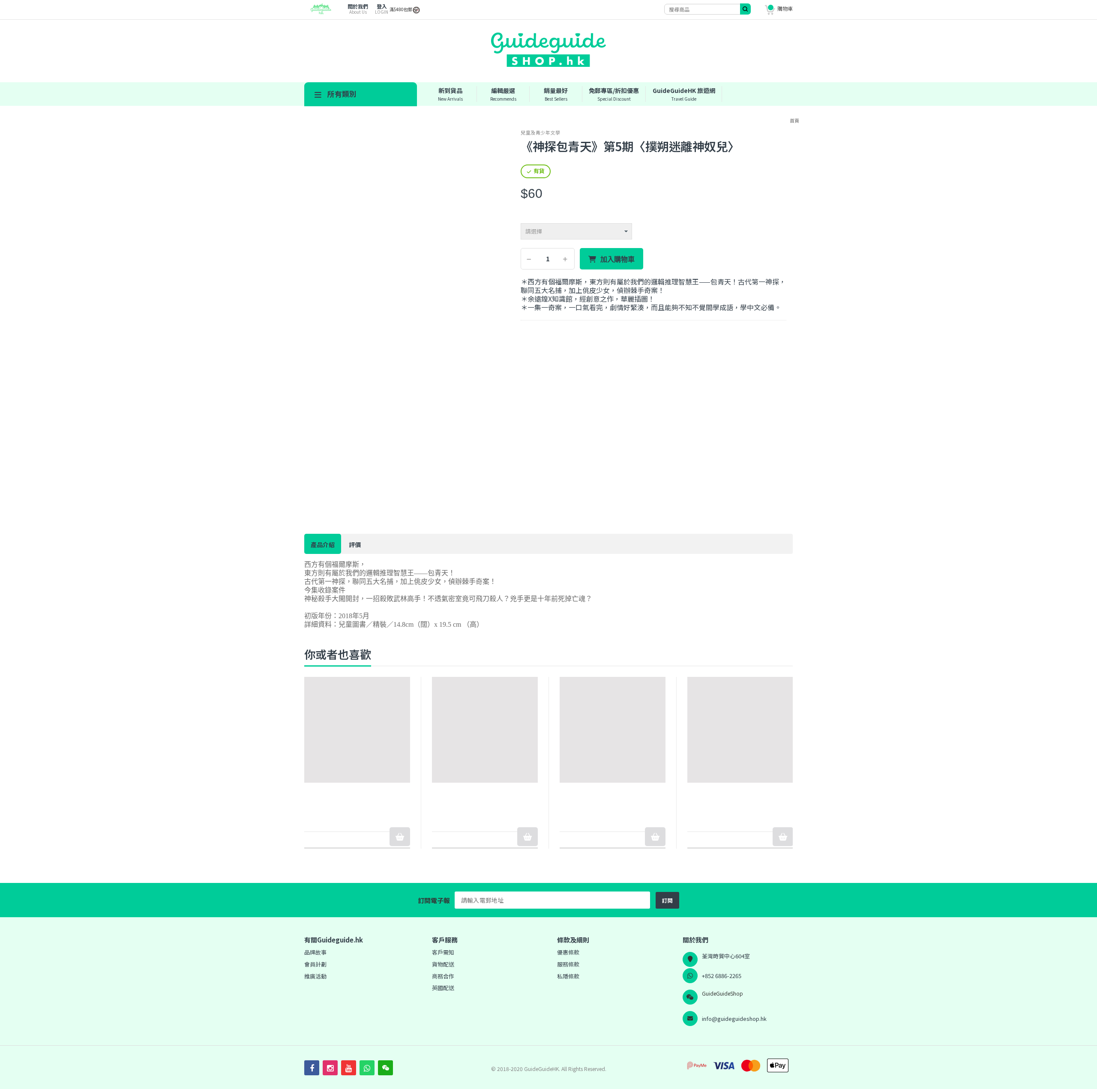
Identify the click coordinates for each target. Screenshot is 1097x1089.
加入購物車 (617, 259)
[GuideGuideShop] (318, 12)
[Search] (745, 9)
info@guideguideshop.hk (734, 1018)
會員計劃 (315, 964)
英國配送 (443, 988)
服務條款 (568, 964)
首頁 (794, 120)
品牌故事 (315, 952)
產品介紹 (323, 544)
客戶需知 (443, 952)
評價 (355, 544)
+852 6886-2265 (721, 976)
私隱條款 (568, 976)
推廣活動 (315, 976)
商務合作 (443, 976)
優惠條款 (568, 952)
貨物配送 (443, 964)
